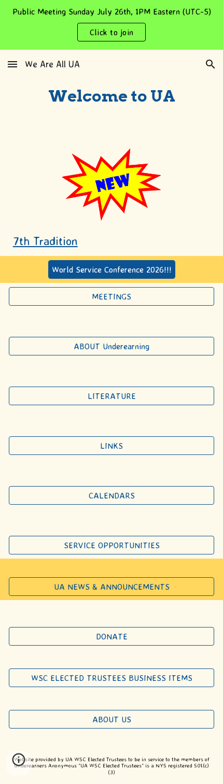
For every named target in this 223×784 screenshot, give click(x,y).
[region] (111, 25)
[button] (12, 64)
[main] (112, 96)
